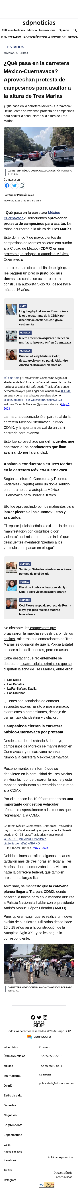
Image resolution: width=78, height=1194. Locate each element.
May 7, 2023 (40, 847)
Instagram (10, 1180)
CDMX (24, 53)
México (32, 30)
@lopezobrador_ (14, 399)
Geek (7, 1144)
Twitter (8, 1170)
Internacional (47, 30)
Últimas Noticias (14, 30)
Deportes (10, 1105)
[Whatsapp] (21, 185)
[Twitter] (14, 185)
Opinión (64, 30)
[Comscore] (39, 1036)
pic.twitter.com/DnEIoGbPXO (22, 843)
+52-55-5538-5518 (50, 1056)
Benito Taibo (11, 37)
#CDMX (66, 391)
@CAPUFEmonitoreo (32, 839)
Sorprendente (13, 1125)
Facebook (10, 1160)
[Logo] (39, 23)
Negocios (10, 1115)
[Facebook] (7, 185)
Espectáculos (13, 1134)
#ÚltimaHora (12, 377)
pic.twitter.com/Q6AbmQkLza (44, 399)
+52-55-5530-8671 (50, 1065)
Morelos (9, 53)
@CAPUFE (11, 839)
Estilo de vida (12, 1095)
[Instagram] (45, 1017)
